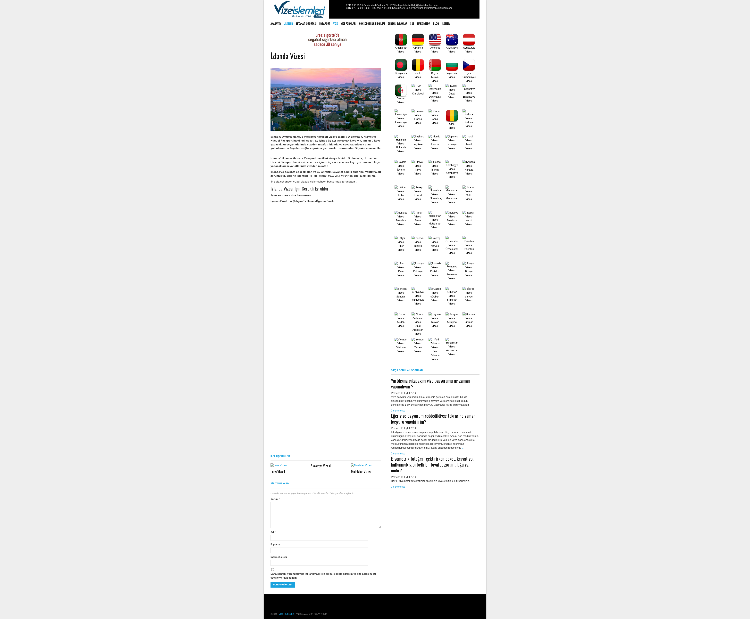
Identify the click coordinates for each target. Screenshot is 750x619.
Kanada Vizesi (469, 171)
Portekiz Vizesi (435, 273)
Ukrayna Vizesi (452, 324)
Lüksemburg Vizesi (435, 200)
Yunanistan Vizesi (452, 352)
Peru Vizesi (400, 273)
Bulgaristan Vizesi (452, 75)
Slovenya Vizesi (321, 465)
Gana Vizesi (434, 121)
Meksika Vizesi (401, 222)
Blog (436, 23)
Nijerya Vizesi (418, 247)
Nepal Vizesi (468, 222)
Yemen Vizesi (418, 349)
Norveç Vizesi (435, 247)
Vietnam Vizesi (401, 349)
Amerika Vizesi (435, 49)
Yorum (275, 499)
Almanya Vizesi (418, 49)
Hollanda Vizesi (401, 149)
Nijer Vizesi (400, 247)
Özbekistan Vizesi (452, 251)
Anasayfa (276, 23)
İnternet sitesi (279, 557)
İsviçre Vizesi (401, 171)
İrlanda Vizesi (435, 146)
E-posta (276, 544)
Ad (273, 532)
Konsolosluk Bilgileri (372, 23)
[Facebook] (334, 6)
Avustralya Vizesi (452, 49)
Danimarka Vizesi (435, 98)
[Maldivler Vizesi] (366, 465)
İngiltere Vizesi (417, 146)
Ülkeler (288, 23)
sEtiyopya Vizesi (418, 301)
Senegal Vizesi (400, 298)
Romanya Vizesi (451, 276)
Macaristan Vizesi (452, 200)
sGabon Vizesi (434, 298)
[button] (275, 201)
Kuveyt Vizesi (418, 197)
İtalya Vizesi (417, 171)
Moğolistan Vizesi (435, 225)
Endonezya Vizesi (468, 98)
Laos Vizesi (278, 471)
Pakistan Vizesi (469, 251)
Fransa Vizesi (418, 121)
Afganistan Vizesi (401, 49)
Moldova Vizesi (452, 222)
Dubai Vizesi (451, 95)
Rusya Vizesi (468, 273)
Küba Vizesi (400, 197)
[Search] (478, 23)
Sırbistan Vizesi (452, 301)
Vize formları (348, 23)
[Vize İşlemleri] (299, 11)
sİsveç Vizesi (469, 298)
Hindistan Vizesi (469, 124)
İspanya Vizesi (451, 146)
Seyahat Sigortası (306, 23)
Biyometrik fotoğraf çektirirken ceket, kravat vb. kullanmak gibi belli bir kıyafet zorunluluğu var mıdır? (432, 464)
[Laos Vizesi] (286, 465)
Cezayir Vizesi (401, 100)
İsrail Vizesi (468, 146)
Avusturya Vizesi (469, 49)
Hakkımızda (423, 23)
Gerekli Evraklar (397, 23)
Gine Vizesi (451, 125)
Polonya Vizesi (417, 273)
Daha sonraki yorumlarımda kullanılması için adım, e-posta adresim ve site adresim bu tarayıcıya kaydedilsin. (323, 575)
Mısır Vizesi (417, 222)
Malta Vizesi (468, 197)
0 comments (398, 410)
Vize (335, 23)
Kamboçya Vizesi (452, 174)
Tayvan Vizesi (435, 324)
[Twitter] (339, 6)
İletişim (446, 23)
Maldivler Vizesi (361, 471)
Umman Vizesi (468, 324)
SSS (412, 23)
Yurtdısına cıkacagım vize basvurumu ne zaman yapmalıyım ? (430, 383)
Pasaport (324, 23)
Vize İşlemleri (287, 614)
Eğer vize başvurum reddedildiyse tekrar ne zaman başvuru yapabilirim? (433, 418)
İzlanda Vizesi (288, 56)
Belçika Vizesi (418, 75)
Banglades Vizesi (401, 75)
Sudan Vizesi (400, 324)
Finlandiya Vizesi (401, 124)
